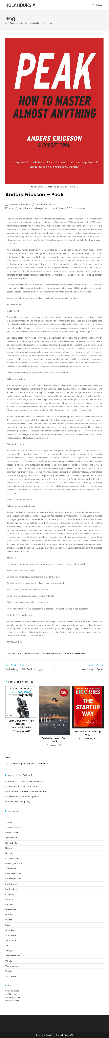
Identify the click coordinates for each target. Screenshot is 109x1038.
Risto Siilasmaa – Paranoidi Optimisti (22, 796)
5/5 (7, 817)
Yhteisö (8, 971)
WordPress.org (12, 1000)
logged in (23, 763)
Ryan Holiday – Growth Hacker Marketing (24, 781)
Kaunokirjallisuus (13, 878)
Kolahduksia (20, 5)
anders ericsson (30, 653)
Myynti (8, 925)
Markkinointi (10, 909)
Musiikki (8, 914)
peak (83, 653)
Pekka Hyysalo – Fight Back (54, 740)
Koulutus (9, 899)
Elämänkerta (11, 843)
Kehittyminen (41, 208)
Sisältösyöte (11, 994)
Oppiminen (58, 208)
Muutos (8, 919)
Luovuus (9, 904)
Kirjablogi (9, 894)
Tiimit (7, 945)
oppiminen (76, 653)
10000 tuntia (17, 653)
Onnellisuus (10, 930)
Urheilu (8, 961)
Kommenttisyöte (13, 997)
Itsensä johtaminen (19, 208)
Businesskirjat (11, 832)
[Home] (6, 23)
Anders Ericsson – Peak (41, 23)
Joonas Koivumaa (18, 204)
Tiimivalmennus (12, 955)
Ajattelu (8, 822)
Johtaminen (10, 868)
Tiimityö (8, 950)
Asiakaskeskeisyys (14, 827)
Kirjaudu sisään (12, 991)
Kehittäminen (11, 884)
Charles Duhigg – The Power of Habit (22, 786)
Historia (8, 848)
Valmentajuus (11, 966)
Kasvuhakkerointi (13, 873)
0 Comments (78, 208)
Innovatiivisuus (12, 858)
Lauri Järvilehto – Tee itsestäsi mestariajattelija (21, 724)
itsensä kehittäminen (48, 653)
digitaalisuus (11, 837)
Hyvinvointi (10, 853)
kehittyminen (65, 653)
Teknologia (10, 940)
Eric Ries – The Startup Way (88, 733)
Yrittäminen (10, 976)
